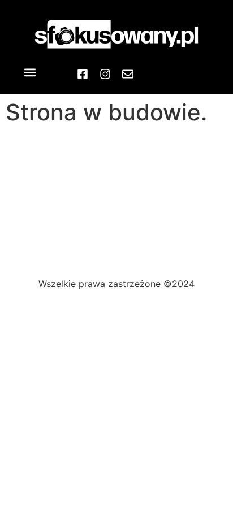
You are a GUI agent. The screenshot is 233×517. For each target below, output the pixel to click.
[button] (30, 72)
